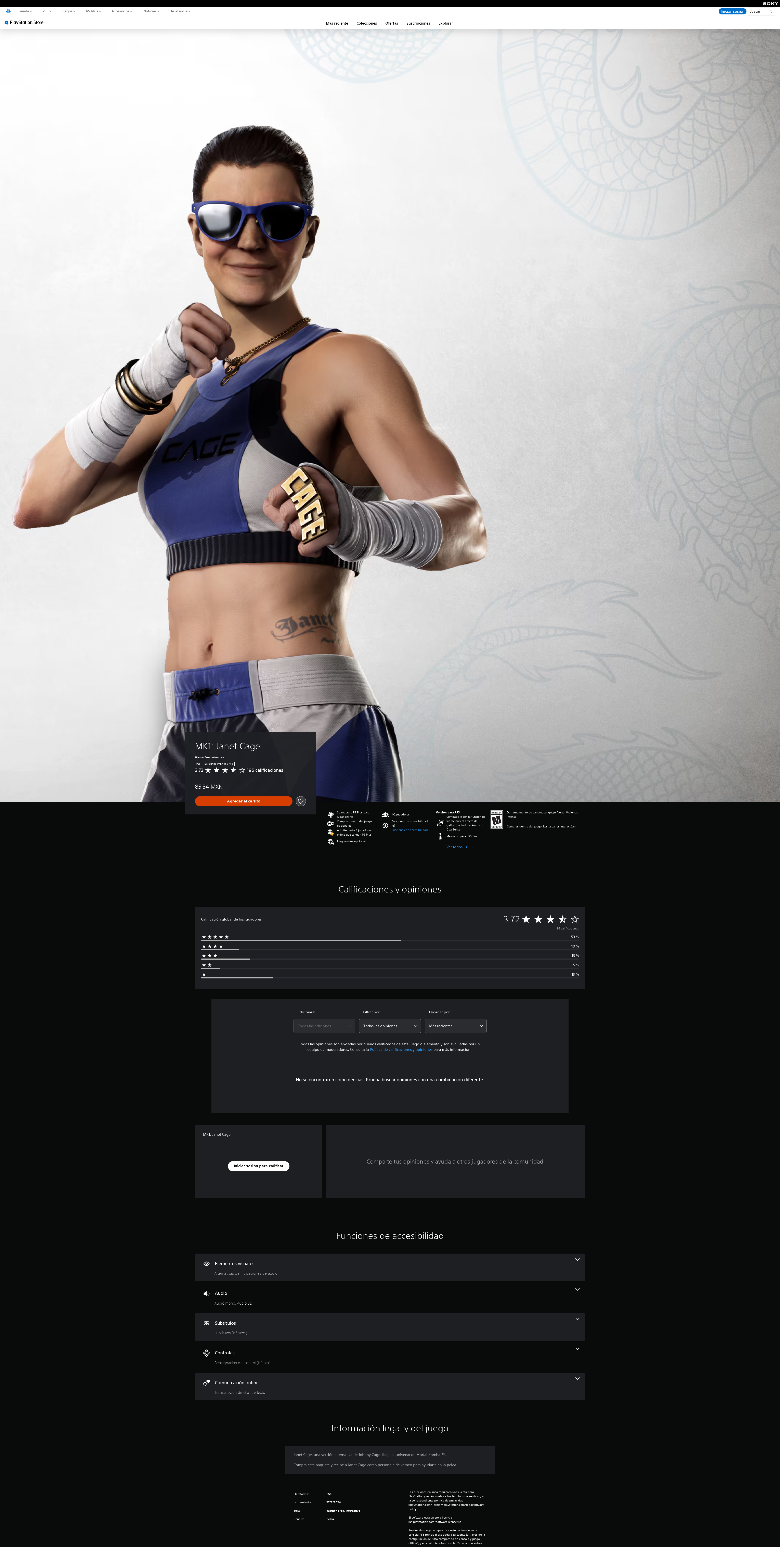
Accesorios (120, 11)
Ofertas (391, 23)
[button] (410, 830)
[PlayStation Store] (25, 22)
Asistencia (178, 11)
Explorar (446, 23)
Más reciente (337, 23)
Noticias (150, 11)
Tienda (23, 11)
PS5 (45, 11)
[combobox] (324, 1026)
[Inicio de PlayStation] (8, 11)
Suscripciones (418, 23)
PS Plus (92, 11)
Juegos (67, 11)
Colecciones (366, 23)
